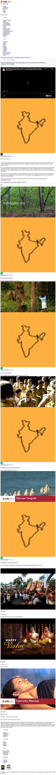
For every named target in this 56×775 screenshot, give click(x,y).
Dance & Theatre (7, 28)
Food (4, 45)
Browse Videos (4, 14)
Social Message (13, 182)
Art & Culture (6, 30)
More (4, 12)
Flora (4, 26)
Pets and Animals (7, 25)
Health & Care (6, 32)
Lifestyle (5, 49)
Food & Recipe (6, 33)
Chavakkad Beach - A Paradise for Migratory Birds (9, 562)
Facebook (5, 761)
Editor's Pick (10, 57)
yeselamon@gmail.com (6, 179)
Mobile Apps (6, 733)
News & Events (6, 23)
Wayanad (16, 375)
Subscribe (5, 735)
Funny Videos (6, 53)
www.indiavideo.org (36, 175)
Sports (4, 27)
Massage (5, 50)
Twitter (4, 762)
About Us (23, 57)
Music (4, 21)
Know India (15, 57)
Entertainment (6, 22)
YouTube (5, 760)
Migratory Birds (33, 565)
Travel (4, 51)
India (4, 741)
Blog (19, 57)
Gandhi (4, 743)
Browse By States (4, 3)
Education (5, 34)
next (1, 184)
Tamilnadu (5, 7)
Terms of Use (6, 752)
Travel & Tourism (7, 20)
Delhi (4, 11)
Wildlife (19, 182)
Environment (7, 182)
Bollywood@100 (7, 52)
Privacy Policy (6, 750)
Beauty (4, 42)
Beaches (27, 565)
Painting (5, 745)
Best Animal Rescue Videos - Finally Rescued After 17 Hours (10, 467)
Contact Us (5, 754)
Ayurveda (5, 41)
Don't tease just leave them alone (6, 372)
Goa (4, 9)
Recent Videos (4, 57)
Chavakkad (6, 565)
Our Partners (28, 57)
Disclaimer (5, 753)
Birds (24, 565)
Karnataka (5, 8)
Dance (4, 44)
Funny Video (11, 375)
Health (4, 46)
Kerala (4, 6)
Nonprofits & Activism (5, 156)
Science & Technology (8, 31)
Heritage (5, 47)
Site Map (5, 736)
